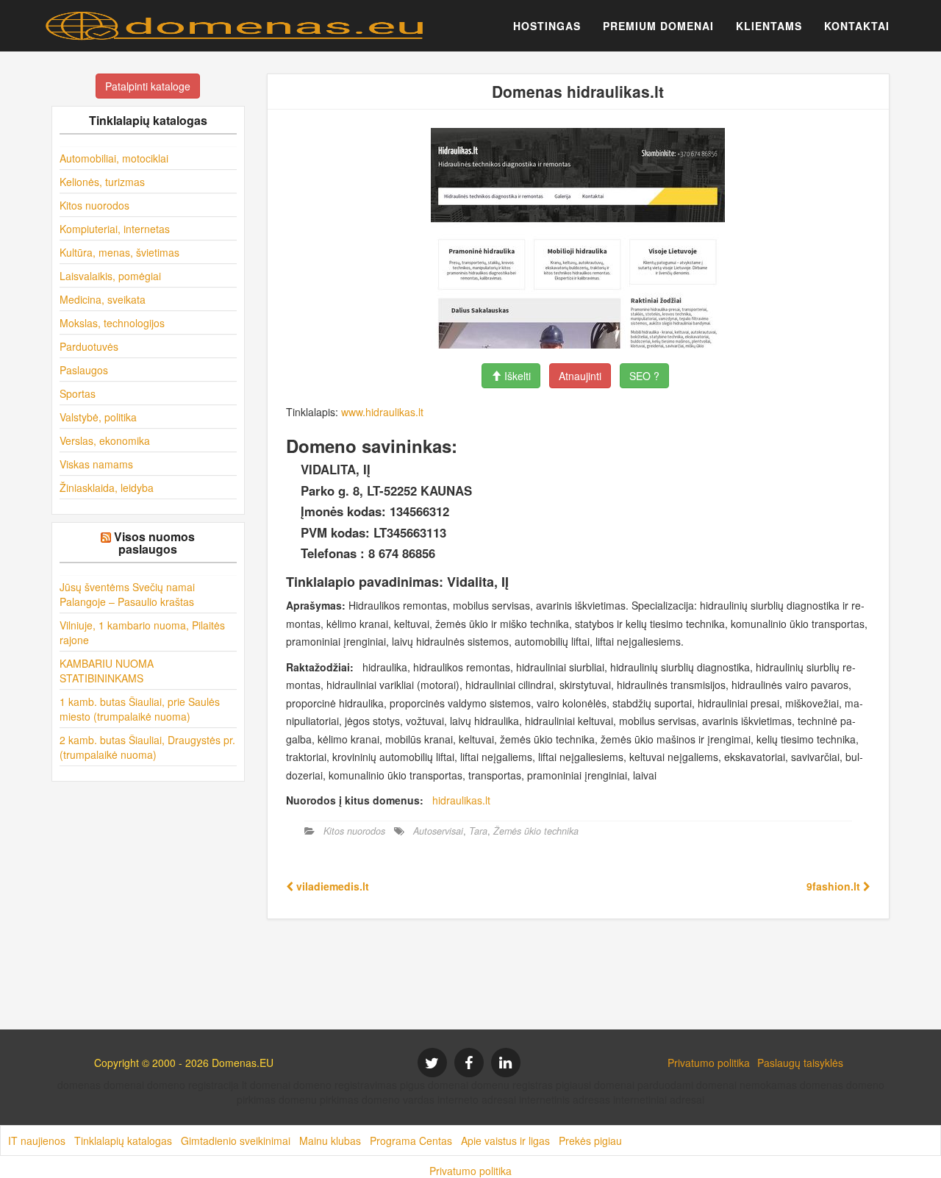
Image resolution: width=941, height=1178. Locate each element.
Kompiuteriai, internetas (115, 228)
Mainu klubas (330, 1140)
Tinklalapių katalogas (123, 1140)
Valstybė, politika (98, 417)
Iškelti (516, 375)
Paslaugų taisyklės (800, 1062)
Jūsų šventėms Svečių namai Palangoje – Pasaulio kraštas (127, 594)
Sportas (78, 393)
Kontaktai (857, 25)
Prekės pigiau (590, 1140)
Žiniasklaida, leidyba (107, 487)
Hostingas (547, 25)
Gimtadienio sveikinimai (235, 1140)
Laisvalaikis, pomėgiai (110, 275)
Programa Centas (411, 1140)
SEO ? (644, 375)
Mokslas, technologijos (112, 322)
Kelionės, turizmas (102, 181)
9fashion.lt (834, 886)
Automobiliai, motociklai (114, 158)
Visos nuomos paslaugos (154, 543)
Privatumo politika (709, 1062)
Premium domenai (658, 25)
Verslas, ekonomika (105, 440)
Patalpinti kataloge (147, 86)
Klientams (769, 25)
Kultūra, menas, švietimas (119, 252)
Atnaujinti (580, 375)
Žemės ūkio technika (536, 831)
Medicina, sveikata (103, 299)
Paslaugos (84, 370)
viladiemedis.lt (331, 886)
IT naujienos (36, 1140)
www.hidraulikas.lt (382, 411)
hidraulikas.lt (461, 800)
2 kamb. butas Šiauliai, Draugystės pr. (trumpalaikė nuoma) (147, 747)
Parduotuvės (89, 346)
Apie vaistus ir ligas (505, 1140)
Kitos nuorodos (94, 205)
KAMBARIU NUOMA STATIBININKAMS (107, 670)
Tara (478, 831)
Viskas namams (96, 464)
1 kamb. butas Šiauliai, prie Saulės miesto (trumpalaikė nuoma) (140, 709)
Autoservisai (438, 831)
